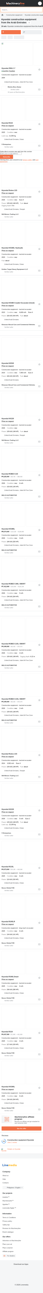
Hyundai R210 (7, 123)
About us (6, 1175)
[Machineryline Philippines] (14, 3)
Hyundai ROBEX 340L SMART (13, 584)
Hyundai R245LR (8, 921)
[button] (40, 3)
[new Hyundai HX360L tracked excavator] (21, 1072)
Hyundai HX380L (8, 529)
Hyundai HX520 (8, 363)
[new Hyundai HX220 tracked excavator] (21, 404)
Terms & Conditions (9, 1217)
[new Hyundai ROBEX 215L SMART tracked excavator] (21, 629)
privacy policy (27, 160)
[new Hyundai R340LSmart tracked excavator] (21, 962)
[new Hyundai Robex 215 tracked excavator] (21, 176)
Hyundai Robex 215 (9, 190)
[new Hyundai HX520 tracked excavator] (21, 349)
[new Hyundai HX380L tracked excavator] (21, 514)
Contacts (6, 1183)
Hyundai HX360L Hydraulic (12, 248)
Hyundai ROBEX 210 (10, 474)
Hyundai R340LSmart (10, 977)
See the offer (21, 1128)
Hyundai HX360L (8, 1087)
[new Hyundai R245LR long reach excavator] (21, 907)
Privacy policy (7, 1221)
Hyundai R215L (8, 867)
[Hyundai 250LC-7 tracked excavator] (21, 54)
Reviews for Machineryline (12, 1228)
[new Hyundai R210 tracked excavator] (21, 108)
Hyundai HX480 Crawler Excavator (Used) (18, 303)
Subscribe (6, 157)
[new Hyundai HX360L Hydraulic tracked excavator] (21, 233)
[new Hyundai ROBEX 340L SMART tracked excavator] (21, 569)
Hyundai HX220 (8, 418)
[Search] (40, 10)
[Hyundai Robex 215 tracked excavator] (21, 739)
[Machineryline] (2, 15)
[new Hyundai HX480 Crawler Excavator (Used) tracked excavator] (21, 288)
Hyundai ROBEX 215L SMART (13, 644)
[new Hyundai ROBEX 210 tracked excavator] (21, 459)
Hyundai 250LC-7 (8, 68)
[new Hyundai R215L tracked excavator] (21, 852)
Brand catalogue (8, 1232)
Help (4, 1179)
